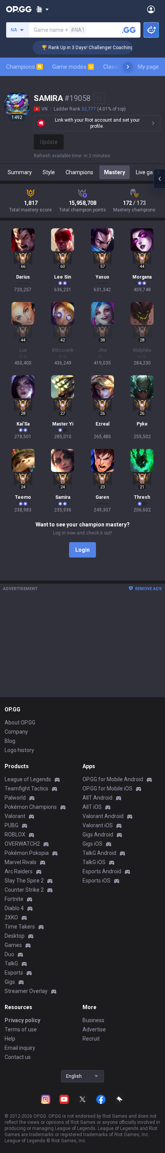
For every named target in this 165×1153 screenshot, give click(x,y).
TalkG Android (99, 853)
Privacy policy (22, 1020)
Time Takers (20, 927)
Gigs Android (97, 834)
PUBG (11, 825)
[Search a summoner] (128, 30)
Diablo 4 (14, 908)
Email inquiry (20, 1048)
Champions (23, 66)
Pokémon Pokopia (27, 853)
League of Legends (28, 779)
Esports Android (101, 871)
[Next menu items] (127, 66)
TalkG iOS (94, 862)
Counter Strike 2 (24, 890)
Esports (14, 973)
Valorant (15, 816)
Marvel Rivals (20, 862)
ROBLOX (15, 834)
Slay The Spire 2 (24, 881)
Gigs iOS (92, 844)
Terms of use (21, 1029)
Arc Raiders (19, 871)
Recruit (91, 1039)
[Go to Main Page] (18, 9)
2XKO (11, 917)
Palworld (15, 798)
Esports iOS (96, 881)
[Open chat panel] (159, 179)
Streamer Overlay (26, 991)
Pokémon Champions (31, 807)
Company (16, 732)
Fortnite (14, 899)
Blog (10, 741)
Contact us (18, 1057)
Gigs (10, 982)
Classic (115, 66)
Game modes (72, 66)
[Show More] (42, 9)
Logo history (19, 750)
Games (13, 945)
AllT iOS (92, 807)
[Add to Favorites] (99, 98)
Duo (9, 954)
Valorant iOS (97, 825)
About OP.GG (20, 722)
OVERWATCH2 (22, 844)
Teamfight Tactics (26, 788)
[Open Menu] (151, 9)
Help (10, 1039)
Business (93, 1020)
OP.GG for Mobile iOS (107, 788)
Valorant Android (103, 816)
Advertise (94, 1029)
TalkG (11, 963)
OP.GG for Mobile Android (112, 779)
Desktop (15, 936)
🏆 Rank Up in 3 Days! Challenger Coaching (82, 47)
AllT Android (97, 798)
